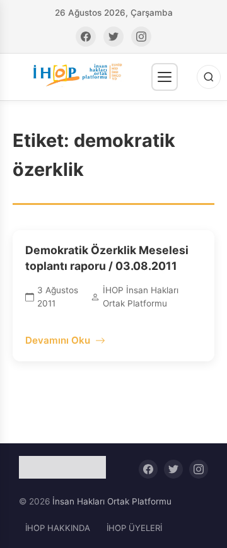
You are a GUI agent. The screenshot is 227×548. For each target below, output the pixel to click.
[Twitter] (113, 36)
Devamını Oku (57, 340)
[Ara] (209, 77)
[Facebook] (86, 36)
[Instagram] (141, 36)
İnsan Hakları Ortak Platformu (112, 501)
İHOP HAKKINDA (57, 528)
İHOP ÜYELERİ (134, 528)
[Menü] (164, 77)
